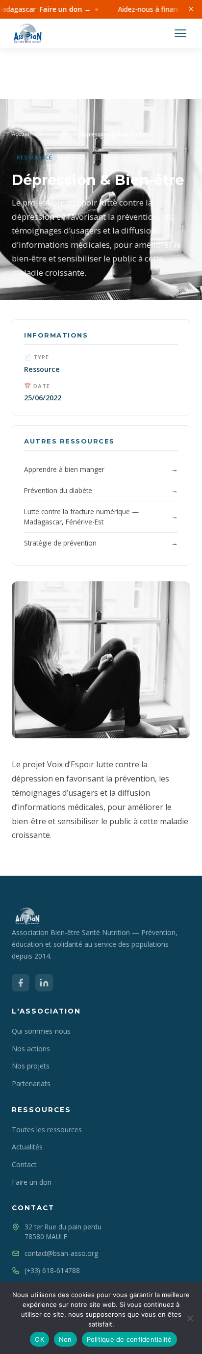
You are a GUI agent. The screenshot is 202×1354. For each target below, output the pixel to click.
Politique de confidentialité (129, 1339)
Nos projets (31, 1065)
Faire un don (31, 1182)
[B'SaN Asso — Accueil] (27, 33)
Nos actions (31, 1048)
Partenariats (31, 1083)
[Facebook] (20, 982)
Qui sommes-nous (41, 1031)
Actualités (27, 1146)
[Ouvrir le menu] (180, 33)
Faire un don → (59, 9)
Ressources (54, 134)
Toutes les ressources (47, 1129)
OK (39, 1339)
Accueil (21, 133)
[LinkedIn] (44, 982)
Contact (24, 1164)
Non (65, 1339)
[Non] (190, 1318)
